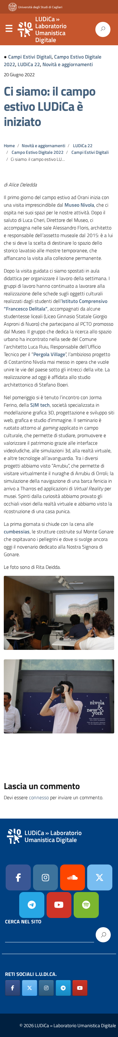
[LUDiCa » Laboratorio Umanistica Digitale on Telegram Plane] (31, 905)
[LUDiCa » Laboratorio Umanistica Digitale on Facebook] (12, 988)
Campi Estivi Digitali (30, 56)
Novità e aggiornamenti (67, 64)
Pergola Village (49, 354)
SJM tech (40, 405)
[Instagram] (45, 877)
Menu (9, 30)
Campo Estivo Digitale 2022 (38, 152)
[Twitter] (99, 877)
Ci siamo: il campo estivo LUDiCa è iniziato (49, 106)
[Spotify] (86, 905)
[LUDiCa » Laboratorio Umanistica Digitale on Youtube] (59, 905)
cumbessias (17, 531)
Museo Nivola (79, 205)
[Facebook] (18, 877)
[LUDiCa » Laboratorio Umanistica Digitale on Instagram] (46, 988)
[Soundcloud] (72, 877)
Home (9, 145)
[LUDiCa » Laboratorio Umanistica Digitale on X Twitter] (29, 988)
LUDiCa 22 (29, 64)
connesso (39, 797)
